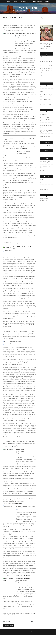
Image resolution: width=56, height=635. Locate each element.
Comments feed (44, 186)
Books (9, 613)
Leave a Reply (9, 625)
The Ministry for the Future (23, 575)
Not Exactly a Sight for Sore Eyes (46, 125)
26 (46, 70)
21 (49, 68)
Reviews (13, 613)
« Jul (41, 79)
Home (8, 1)
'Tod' (41, 135)
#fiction (28, 613)
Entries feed (43, 182)
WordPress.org (44, 189)
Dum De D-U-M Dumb (45, 104)
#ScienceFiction (7, 614)
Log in (41, 179)
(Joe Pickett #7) (16, 341)
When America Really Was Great (45, 119)
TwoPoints (35, 632)
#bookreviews (22, 613)
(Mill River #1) (25, 506)
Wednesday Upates (45, 86)
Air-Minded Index (25, 1)
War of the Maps (16, 446)
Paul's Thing (28, 8)
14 (49, 67)
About (15, 1)
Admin (47, 1)
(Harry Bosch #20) (25, 33)
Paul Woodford (20, 19)
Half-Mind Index (37, 1)
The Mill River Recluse (16, 503)
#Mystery (33, 613)
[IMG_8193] (46, 32)
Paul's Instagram (44, 171)
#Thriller (13, 614)
